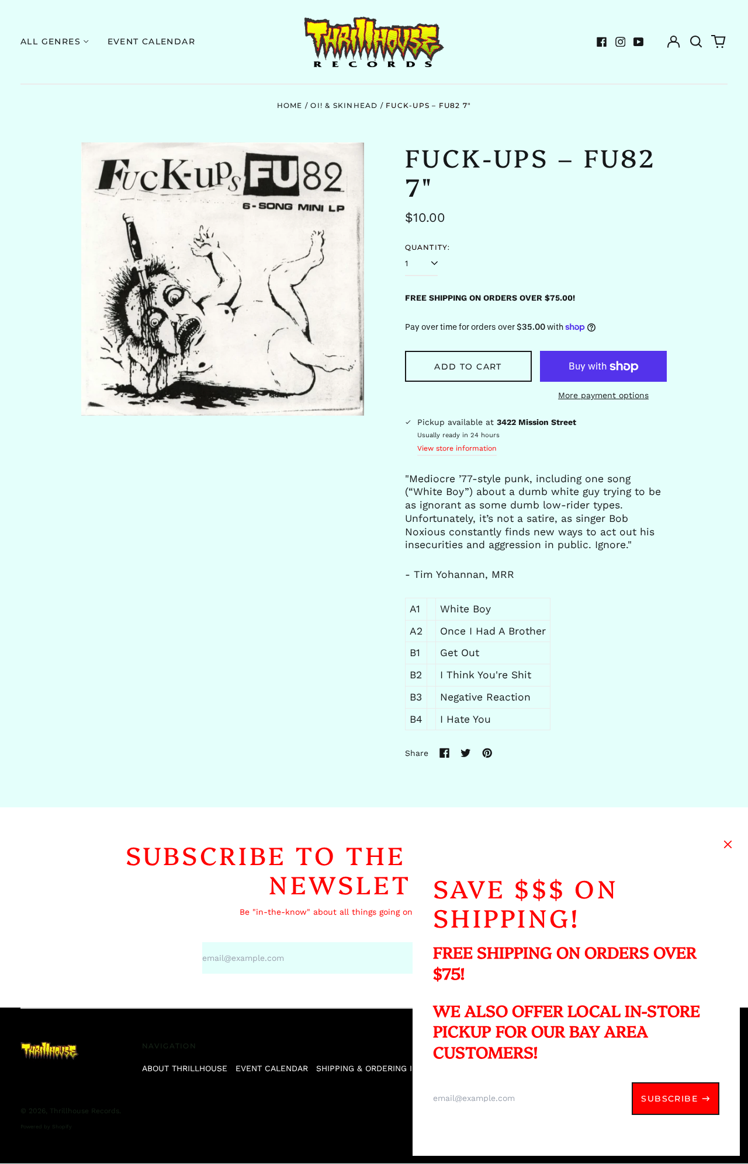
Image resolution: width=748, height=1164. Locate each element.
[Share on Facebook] (444, 753)
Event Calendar (152, 41)
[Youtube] (638, 42)
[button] (696, 42)
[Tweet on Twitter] (465, 753)
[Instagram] (620, 42)
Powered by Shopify (46, 1127)
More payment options (603, 395)
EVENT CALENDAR (272, 1068)
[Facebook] (602, 42)
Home (290, 105)
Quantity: (428, 247)
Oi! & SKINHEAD (344, 105)
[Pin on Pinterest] (487, 753)
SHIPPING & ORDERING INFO (372, 1068)
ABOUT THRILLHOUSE (184, 1068)
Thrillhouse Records (84, 1111)
